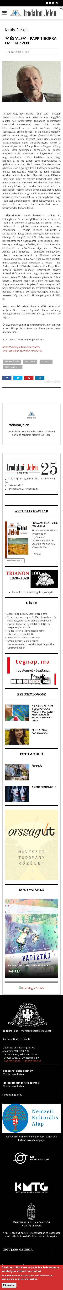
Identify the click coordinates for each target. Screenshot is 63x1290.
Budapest (46, 361)
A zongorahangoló (44, 787)
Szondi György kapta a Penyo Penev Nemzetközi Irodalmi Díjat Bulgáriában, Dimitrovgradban (31, 644)
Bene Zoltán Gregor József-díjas (24, 637)
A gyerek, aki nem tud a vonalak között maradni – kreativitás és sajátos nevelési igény (43, 713)
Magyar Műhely (13, 367)
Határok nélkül (15, 485)
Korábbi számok (14, 560)
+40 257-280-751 (13, 1061)
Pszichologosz (31, 694)
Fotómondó (31, 754)
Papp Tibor (30, 361)
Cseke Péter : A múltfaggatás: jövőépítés (33, 592)
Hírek (31, 603)
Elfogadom (9, 1285)
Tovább (37, 554)
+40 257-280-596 (32, 1061)
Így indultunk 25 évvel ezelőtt (23, 488)
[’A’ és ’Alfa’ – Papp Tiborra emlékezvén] (31, 81)
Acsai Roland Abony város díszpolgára (27, 613)
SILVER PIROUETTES (22, 971)
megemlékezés (12, 361)
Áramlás (37, 765)
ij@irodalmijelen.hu (12, 1094)
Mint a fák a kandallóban (40, 731)
